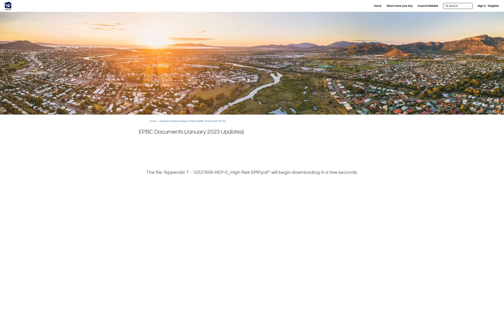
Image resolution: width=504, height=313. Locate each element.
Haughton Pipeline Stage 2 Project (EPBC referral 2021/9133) (192, 121)
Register (493, 6)
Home (153, 121)
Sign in (482, 6)
